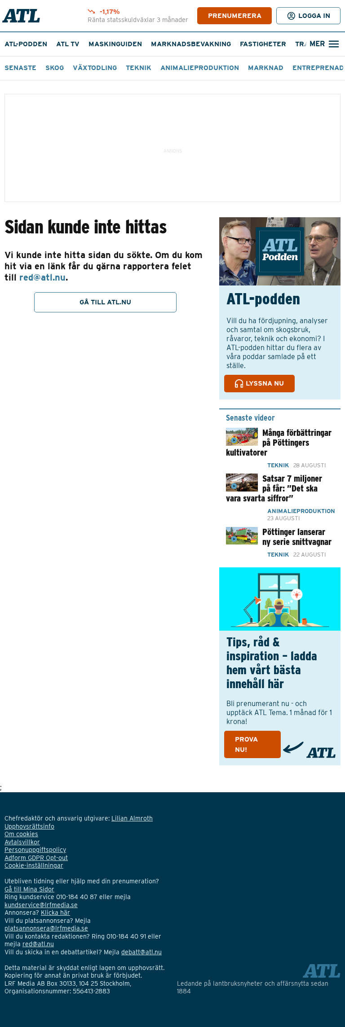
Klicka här (55, 912)
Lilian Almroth (132, 818)
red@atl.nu (42, 277)
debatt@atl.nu (141, 952)
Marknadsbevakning (191, 44)
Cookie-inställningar (33, 865)
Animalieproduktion (199, 68)
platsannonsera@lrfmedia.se (46, 928)
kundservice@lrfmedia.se (41, 904)
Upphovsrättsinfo (29, 826)
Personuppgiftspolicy (35, 849)
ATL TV (68, 44)
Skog (54, 68)
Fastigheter (263, 44)
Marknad (265, 68)
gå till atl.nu (105, 302)
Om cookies (21, 834)
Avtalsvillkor (22, 842)
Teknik (138, 68)
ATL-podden (25, 44)
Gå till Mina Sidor (29, 889)
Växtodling (95, 68)
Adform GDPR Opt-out (36, 857)
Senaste (20, 68)
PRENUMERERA (234, 16)
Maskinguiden (115, 44)
